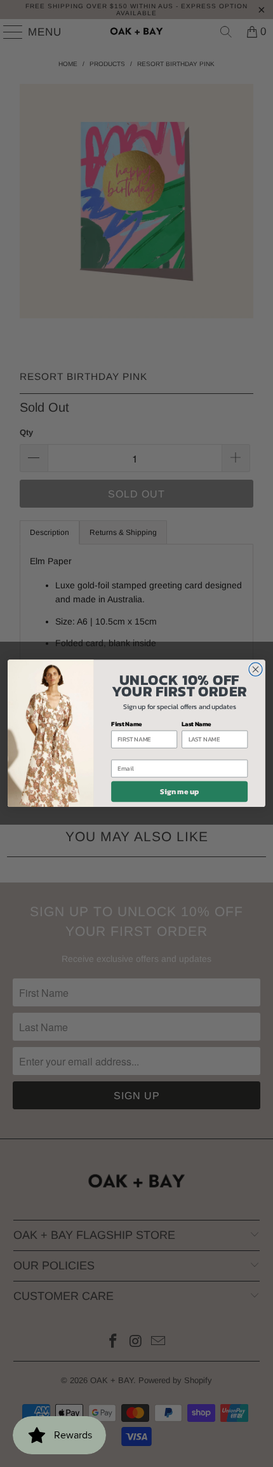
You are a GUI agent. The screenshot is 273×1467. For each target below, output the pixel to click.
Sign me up (179, 791)
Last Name (196, 723)
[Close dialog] (255, 669)
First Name (126, 723)
